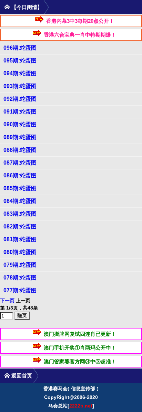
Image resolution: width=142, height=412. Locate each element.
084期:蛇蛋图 (20, 201)
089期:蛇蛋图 (20, 137)
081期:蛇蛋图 (20, 239)
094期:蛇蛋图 (20, 73)
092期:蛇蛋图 (20, 99)
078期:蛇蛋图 (20, 278)
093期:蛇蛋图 (20, 86)
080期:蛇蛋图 (20, 252)
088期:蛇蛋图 (20, 150)
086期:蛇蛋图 (20, 175)
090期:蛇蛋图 (20, 124)
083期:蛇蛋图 (20, 214)
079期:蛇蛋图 (20, 265)
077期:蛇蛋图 (20, 290)
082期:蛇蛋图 (20, 226)
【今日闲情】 (26, 7)
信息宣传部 (83, 388)
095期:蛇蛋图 (20, 60)
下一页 (7, 300)
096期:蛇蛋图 (20, 48)
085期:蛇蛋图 (20, 188)
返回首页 (21, 376)
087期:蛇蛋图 (20, 163)
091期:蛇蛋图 (20, 112)
